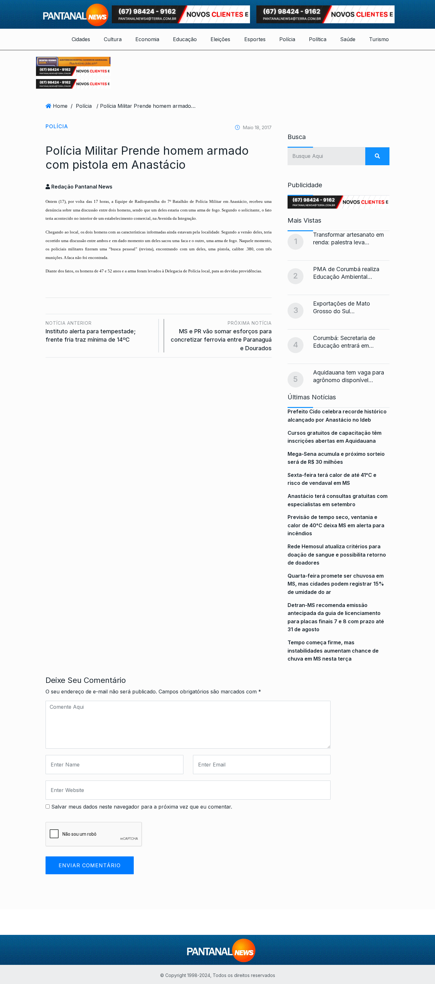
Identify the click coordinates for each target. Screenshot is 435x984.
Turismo (379, 39)
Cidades (81, 39)
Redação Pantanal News (81, 186)
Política (317, 39)
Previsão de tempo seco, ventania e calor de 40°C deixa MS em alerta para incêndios (336, 525)
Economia (147, 39)
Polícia (287, 39)
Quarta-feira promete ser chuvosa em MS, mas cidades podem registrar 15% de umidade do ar (336, 584)
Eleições (220, 39)
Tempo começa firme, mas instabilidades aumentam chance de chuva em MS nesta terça (333, 650)
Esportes (255, 39)
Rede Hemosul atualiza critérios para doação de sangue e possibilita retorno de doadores (337, 554)
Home (60, 106)
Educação (185, 39)
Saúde (347, 39)
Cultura (113, 39)
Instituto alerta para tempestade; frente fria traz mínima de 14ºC (91, 331)
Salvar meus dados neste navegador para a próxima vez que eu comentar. (141, 806)
